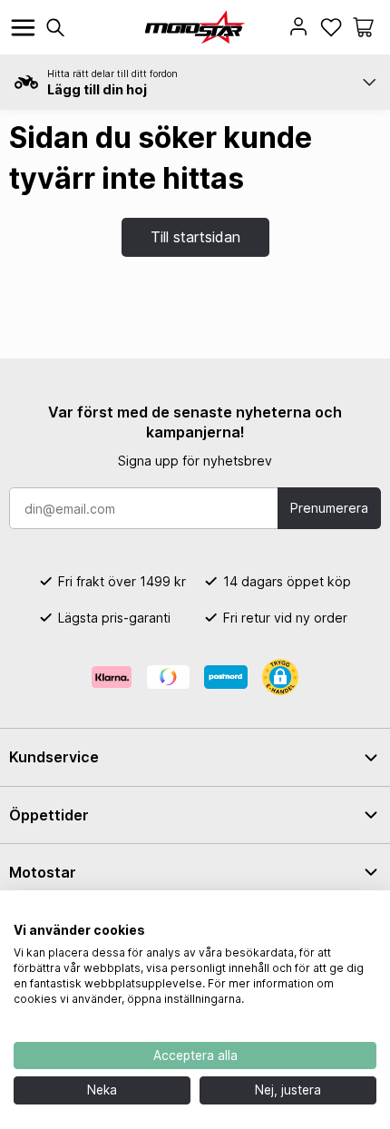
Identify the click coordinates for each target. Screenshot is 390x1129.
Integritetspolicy (329, 913)
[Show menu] (23, 28)
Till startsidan (195, 237)
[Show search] (55, 27)
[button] (363, 27)
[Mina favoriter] (331, 27)
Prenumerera (329, 507)
